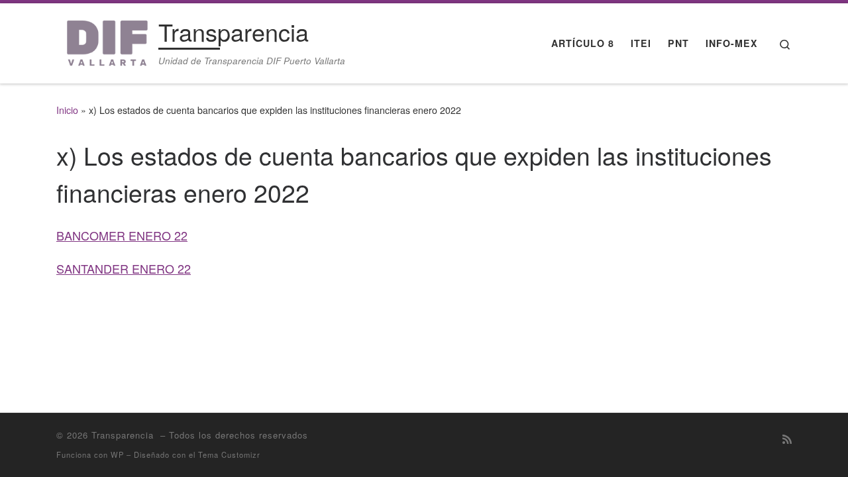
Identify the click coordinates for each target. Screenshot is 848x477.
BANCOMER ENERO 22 (121, 235)
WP (117, 454)
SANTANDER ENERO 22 (123, 268)
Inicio (67, 110)
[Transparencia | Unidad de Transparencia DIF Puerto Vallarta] (105, 39)
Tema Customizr (229, 454)
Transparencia (124, 435)
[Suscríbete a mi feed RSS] (787, 439)
